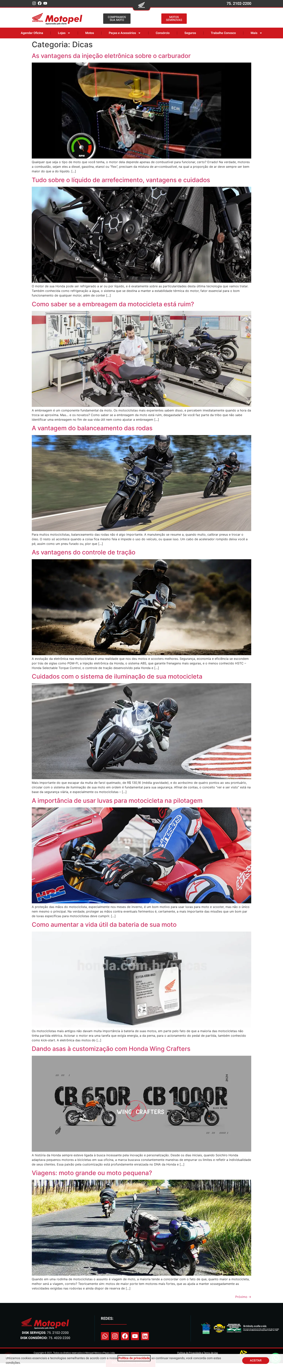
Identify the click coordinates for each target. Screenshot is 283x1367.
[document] (141, 683)
